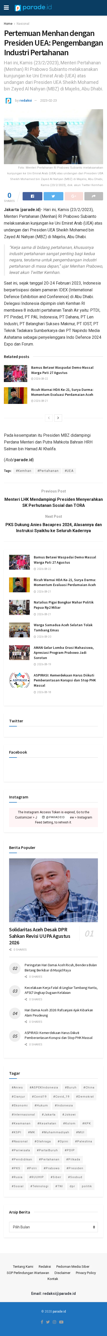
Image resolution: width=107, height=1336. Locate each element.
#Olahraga (43, 1141)
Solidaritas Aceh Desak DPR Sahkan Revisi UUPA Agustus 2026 (39, 936)
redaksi (25, 100)
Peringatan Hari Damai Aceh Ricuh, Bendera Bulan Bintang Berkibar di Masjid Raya (61, 967)
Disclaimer (62, 1273)
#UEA (69, 471)
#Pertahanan (48, 471)
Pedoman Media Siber (72, 1267)
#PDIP (70, 1150)
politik (87, 1186)
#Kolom (69, 1123)
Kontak (53, 1279)
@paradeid (55, 817)
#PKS (16, 1168)
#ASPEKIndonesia (44, 1087)
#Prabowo (52, 1168)
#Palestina (83, 1141)
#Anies (17, 1087)
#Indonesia (64, 1105)
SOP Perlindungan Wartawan (28, 1273)
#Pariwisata (21, 1150)
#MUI (80, 1132)
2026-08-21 (41, 400)
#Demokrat (85, 1096)
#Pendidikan (22, 1159)
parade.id (59, 1311)
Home (8, 24)
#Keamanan (21, 1123)
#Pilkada (73, 1159)
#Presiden (74, 1168)
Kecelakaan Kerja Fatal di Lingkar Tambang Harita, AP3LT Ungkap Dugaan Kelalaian (61, 990)
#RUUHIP (36, 1177)
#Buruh (71, 1087)
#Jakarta (49, 1114)
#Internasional (23, 1114)
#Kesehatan (46, 1123)
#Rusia (17, 1177)
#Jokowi (69, 1114)
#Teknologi (39, 1186)
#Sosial (18, 1186)
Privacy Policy (86, 1273)
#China (89, 1087)
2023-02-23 (48, 100)
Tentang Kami (23, 1267)
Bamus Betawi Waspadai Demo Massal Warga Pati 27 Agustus (62, 370)
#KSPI (16, 1132)
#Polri (32, 1168)
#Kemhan (23, 471)
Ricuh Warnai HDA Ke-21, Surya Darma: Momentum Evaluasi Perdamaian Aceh (62, 392)
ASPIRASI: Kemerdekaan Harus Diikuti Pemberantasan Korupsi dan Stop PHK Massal (65, 680)
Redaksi (45, 1267)
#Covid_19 (61, 1096)
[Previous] (49, 418)
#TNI (59, 1186)
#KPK (86, 1123)
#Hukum (41, 1105)
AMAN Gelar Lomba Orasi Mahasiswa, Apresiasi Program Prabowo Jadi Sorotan (64, 652)
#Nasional (20, 1141)
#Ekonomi (20, 1105)
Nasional (23, 24)
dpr (72, 1186)
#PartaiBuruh (47, 1150)
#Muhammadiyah (55, 1132)
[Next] (58, 418)
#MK (31, 1132)
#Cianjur (18, 1096)
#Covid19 (39, 1096)
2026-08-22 (41, 378)
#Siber (56, 1177)
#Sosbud (75, 1177)
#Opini (63, 1141)
